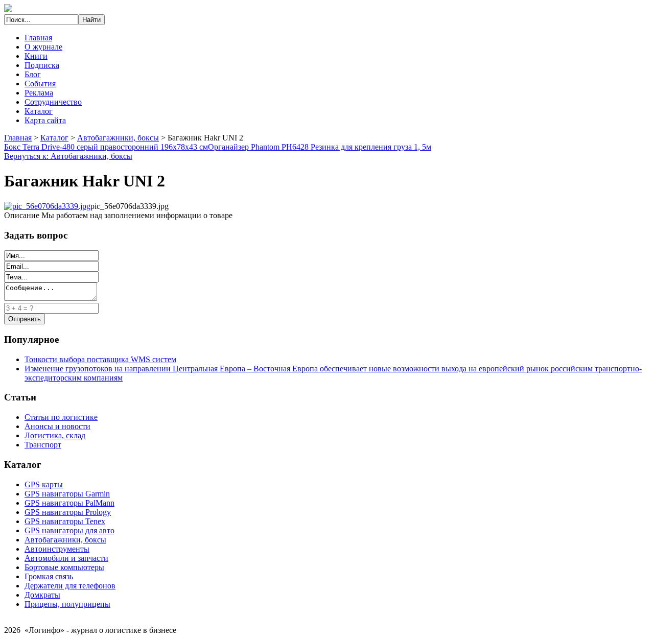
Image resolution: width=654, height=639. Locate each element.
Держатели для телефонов (70, 585)
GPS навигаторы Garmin (67, 493)
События (40, 83)
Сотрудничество (53, 102)
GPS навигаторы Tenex (65, 521)
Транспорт (43, 444)
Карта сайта (45, 120)
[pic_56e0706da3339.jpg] (47, 206)
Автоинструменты (57, 549)
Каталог (39, 111)
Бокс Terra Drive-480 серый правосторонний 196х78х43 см (106, 147)
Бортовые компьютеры (64, 567)
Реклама (39, 92)
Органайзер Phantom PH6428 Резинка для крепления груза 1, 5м (319, 147)
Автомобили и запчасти (66, 558)
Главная (38, 37)
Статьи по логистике (61, 417)
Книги (36, 56)
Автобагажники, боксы (118, 137)
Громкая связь (49, 576)
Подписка (42, 65)
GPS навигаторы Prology (68, 512)
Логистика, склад (55, 435)
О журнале (43, 46)
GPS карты (44, 484)
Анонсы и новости (57, 426)
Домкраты (42, 594)
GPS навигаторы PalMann (69, 503)
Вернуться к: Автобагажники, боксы (68, 156)
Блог (33, 74)
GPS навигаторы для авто (69, 530)
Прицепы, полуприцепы (67, 604)
